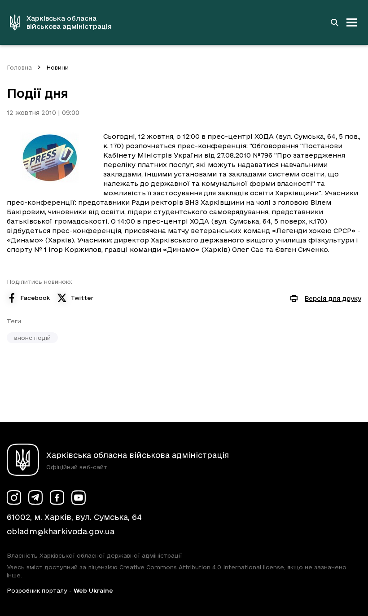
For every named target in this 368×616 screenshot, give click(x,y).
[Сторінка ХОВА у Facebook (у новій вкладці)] (57, 497)
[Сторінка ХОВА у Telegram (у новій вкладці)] (35, 497)
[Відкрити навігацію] (351, 22)
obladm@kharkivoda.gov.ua (60, 531)
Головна (19, 67)
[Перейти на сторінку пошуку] (334, 22)
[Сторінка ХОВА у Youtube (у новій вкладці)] (78, 497)
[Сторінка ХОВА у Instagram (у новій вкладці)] (14, 497)
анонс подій (32, 337)
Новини (57, 67)
